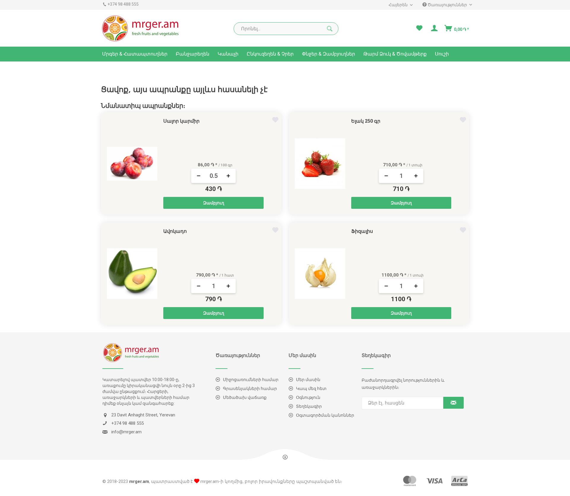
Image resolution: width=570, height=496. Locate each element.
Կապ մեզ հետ (311, 388)
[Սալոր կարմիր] (132, 163)
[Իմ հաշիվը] (434, 28)
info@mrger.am (126, 432)
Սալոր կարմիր (181, 121)
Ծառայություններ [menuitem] (447, 4)
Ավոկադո (175, 231)
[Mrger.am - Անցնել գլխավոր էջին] (140, 28)
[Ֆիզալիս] (320, 273)
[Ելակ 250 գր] (320, 163)
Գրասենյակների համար (250, 388)
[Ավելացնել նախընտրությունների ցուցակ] (276, 120)
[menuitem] (398, 5)
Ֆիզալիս (362, 231)
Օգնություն (308, 397)
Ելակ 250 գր (365, 121)
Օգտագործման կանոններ (325, 415)
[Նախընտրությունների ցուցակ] (419, 28)
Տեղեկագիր (309, 406)
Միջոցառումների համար (250, 379)
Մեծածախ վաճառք (245, 397)
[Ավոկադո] (132, 273)
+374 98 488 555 (123, 4)
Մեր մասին (308, 379)
